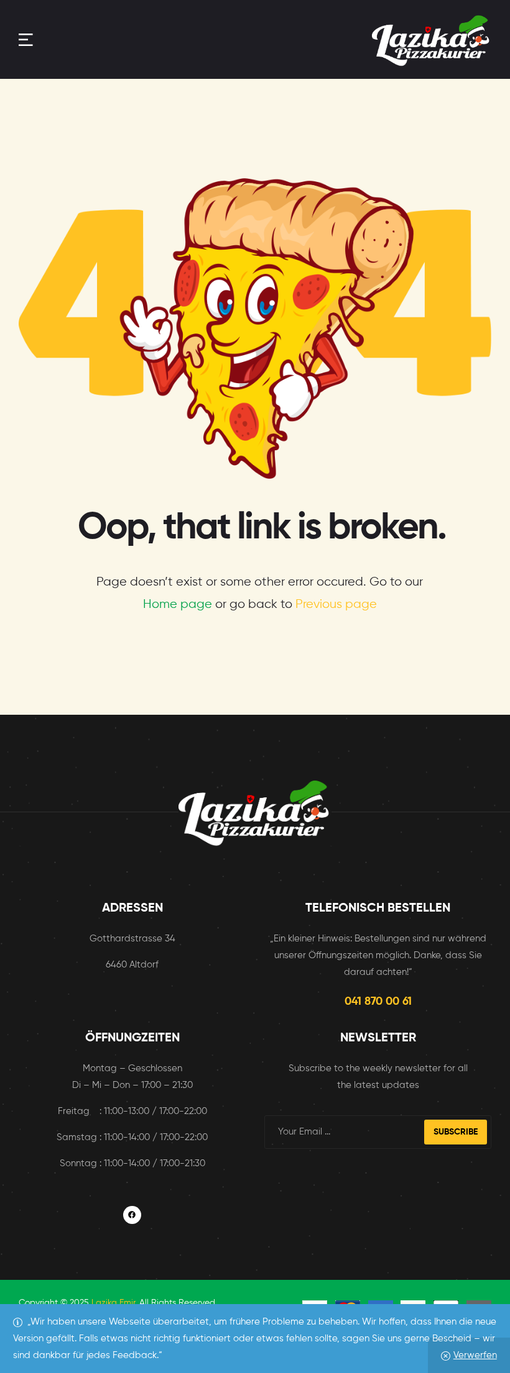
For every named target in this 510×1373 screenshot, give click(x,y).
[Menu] (26, 39)
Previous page (336, 604)
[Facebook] (132, 1215)
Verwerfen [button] (475, 1355)
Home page (177, 604)
